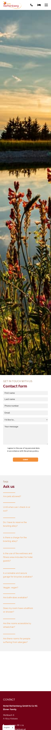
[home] (12, 5)
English (7, 727)
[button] (46, 5)
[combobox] (8, 727)
